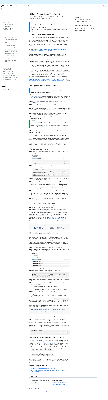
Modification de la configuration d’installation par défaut (50, 49)
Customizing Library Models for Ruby (42, 80)
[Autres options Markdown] (88, 15)
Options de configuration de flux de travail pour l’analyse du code (45, 370)
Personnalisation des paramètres (48, 343)
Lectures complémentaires (38, 366)
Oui (32, 382)
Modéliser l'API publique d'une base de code (43, 233)
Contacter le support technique (59, 384)
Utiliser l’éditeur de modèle (12, 8)
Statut (49, 391)
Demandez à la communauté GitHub (60, 382)
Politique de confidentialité (33, 384)
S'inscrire (104, 5)
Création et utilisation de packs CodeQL (58, 218)
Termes (39, 391)
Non (37, 382)
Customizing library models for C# (59, 80)
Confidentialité (44, 391)
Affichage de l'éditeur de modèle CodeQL (42, 86)
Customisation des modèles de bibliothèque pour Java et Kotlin (42, 79)
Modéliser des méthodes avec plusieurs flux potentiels (47, 320)
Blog (62, 391)
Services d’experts (57, 391)
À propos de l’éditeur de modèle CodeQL (42, 35)
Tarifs (52, 391)
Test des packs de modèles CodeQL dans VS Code (45, 337)
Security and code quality (9, 12)
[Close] (105, 1)
